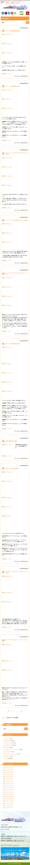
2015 (10, 792)
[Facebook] (3, 13)
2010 (9, 803)
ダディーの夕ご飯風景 (11, 468)
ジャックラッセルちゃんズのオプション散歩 (16, 153)
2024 (10, 772)
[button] (27, 13)
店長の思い (6, 756)
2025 (10, 770)
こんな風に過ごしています (11, 749)
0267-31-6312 (5, 829)
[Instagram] (6, 13)
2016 (10, 790)
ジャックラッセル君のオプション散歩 (16, 220)
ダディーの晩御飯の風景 (12, 86)
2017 (10, 787)
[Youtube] (12, 13)
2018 (10, 785)
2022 (9, 776)
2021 (9, 779)
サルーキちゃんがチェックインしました (16, 640)
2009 (9, 805)
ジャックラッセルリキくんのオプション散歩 (16, 571)
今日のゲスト (7, 743)
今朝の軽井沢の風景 (11, 441)
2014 (10, 794)
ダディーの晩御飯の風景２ (13, 31)
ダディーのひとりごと (9, 754)
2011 (9, 801)
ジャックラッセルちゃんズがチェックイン (16, 273)
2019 (10, 783)
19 (21, 711)
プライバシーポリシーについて (10, 845)
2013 (10, 796)
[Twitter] (9, 13)
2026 (9, 768)
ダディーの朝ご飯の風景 (12, 344)
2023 (9, 774)
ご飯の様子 (6, 741)
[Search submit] (27, 22)
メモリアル (6, 738)
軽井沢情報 (6, 747)
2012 (10, 798)
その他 (9, 73)
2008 (9, 807)
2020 (10, 781)
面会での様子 (7, 752)
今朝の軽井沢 (7, 745)
